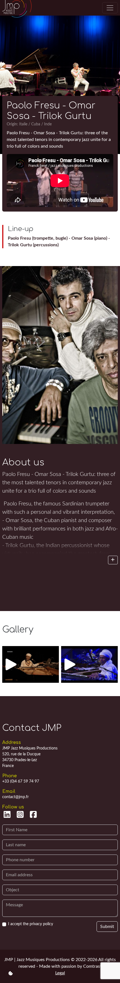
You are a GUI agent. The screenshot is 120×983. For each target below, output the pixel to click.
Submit (107, 926)
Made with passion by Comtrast (70, 966)
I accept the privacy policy (30, 924)
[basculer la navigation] (110, 7)
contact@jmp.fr (15, 797)
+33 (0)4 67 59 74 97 (20, 781)
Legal (60, 973)
